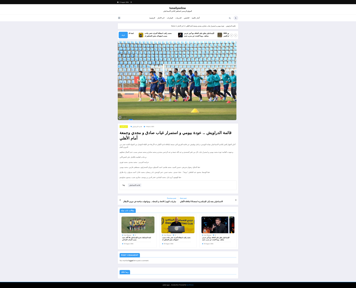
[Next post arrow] (235, 200)
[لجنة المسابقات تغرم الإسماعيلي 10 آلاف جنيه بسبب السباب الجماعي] (137, 225)
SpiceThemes (190, 285)
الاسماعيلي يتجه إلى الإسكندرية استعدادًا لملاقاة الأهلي (201, 201)
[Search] (230, 18)
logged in (131, 260)
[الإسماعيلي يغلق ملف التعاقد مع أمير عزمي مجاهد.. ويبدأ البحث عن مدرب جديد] (217, 225)
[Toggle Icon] (119, 18)
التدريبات (178, 18)
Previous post (171, 198)
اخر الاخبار (160, 18)
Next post (183, 198)
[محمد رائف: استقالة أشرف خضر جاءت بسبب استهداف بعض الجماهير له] (177, 225)
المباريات (170, 18)
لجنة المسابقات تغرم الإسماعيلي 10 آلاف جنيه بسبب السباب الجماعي (136, 239)
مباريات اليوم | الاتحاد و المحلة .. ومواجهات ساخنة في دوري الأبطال (149, 201)
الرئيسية (152, 18)
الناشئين (186, 18)
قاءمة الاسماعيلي (137, 127)
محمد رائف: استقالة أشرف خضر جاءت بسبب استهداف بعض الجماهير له (149, 34)
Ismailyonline (177, 8)
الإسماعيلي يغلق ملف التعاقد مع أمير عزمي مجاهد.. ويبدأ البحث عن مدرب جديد (190, 34)
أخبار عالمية (196, 18)
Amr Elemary (127, 235)
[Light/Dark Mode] (236, 18)
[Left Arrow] (231, 35)
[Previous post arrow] (120, 200)
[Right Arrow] (235, 35)
